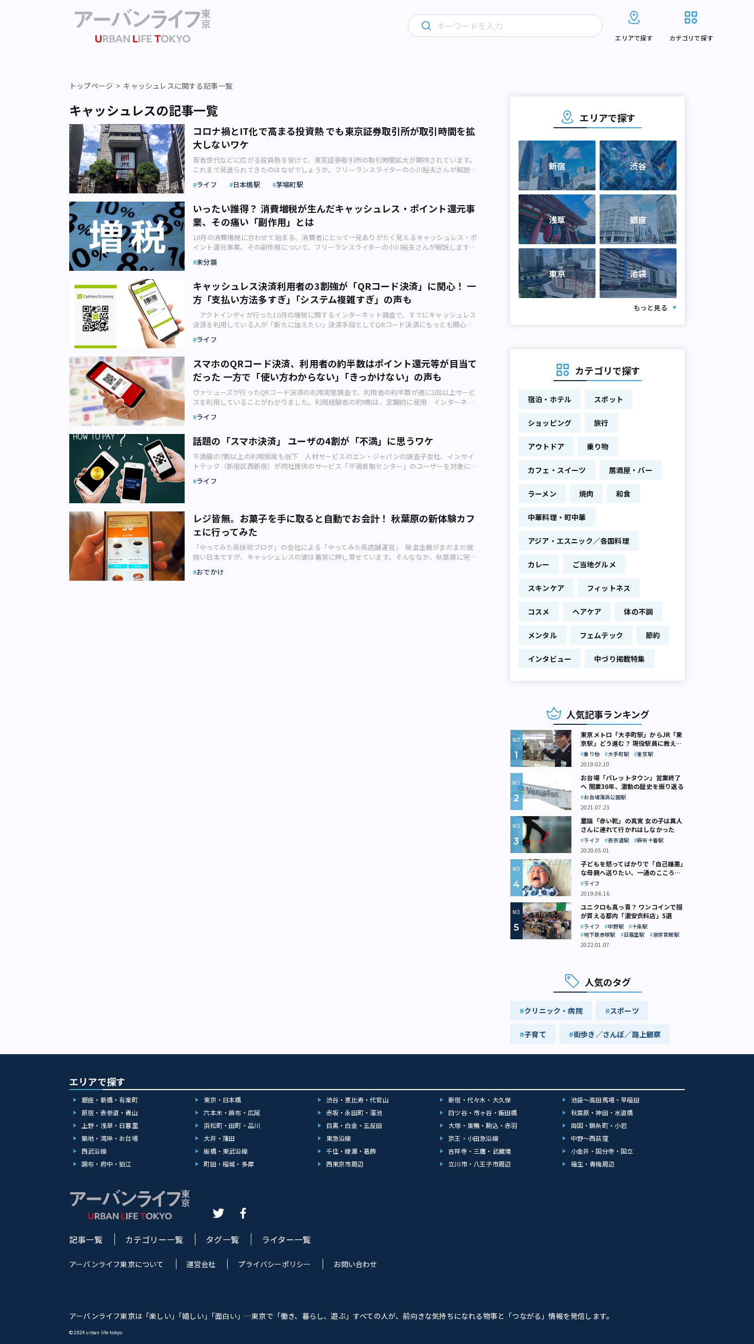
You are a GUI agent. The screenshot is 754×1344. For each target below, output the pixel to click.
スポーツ (624, 1010)
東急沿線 (338, 1138)
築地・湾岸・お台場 (110, 1138)
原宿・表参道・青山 (110, 1112)
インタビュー (549, 659)
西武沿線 (94, 1151)
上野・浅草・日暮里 (110, 1125)
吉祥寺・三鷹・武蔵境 (479, 1151)
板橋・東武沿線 (225, 1151)
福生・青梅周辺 (592, 1163)
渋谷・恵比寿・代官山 (357, 1099)
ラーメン (542, 493)
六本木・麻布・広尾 (232, 1112)
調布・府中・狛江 (107, 1163)
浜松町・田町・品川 (232, 1125)
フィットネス (608, 588)
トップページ (91, 86)
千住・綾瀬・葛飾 (351, 1151)
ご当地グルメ (594, 564)
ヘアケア (587, 611)
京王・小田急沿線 (473, 1138)
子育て (535, 1034)
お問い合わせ (355, 1264)
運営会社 (201, 1264)
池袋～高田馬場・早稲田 (605, 1099)
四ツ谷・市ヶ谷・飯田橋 (482, 1112)
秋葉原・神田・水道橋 (602, 1112)
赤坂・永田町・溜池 (354, 1112)
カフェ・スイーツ (557, 470)
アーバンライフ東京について (116, 1264)
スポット (608, 399)
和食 (623, 493)
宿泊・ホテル (549, 399)
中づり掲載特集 (619, 659)
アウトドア (546, 446)
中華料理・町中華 (557, 517)
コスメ (539, 611)
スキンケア (546, 588)
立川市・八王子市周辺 (479, 1163)
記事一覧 (86, 1239)
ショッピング (549, 423)
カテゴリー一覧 (154, 1239)
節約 (653, 635)
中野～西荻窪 (589, 1138)
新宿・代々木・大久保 (479, 1099)
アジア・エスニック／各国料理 (578, 541)
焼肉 (586, 493)
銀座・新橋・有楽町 (110, 1099)
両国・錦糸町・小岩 (599, 1125)
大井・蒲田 (219, 1138)
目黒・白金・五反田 (354, 1125)
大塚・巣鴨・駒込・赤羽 (482, 1125)
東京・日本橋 (222, 1099)
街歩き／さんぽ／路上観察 (617, 1034)
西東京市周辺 (345, 1163)
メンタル (542, 635)
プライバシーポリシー (274, 1264)
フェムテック (601, 635)
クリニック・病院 (553, 1010)
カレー (539, 564)
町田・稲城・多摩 (229, 1163)
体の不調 (638, 611)
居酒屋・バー (630, 470)
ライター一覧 (286, 1239)
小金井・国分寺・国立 (602, 1151)
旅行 (601, 423)
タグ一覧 (222, 1239)
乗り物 (598, 446)
